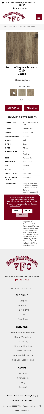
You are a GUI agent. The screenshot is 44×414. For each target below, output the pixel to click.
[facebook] (17, 288)
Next (39, 93)
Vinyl (17, 26)
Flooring (12, 26)
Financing (32, 108)
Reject (27, 211)
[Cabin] (30, 93)
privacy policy (22, 204)
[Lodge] (14, 93)
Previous (4, 93)
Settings (22, 215)
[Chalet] (22, 93)
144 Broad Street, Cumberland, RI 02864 (22, 4)
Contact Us (13, 108)
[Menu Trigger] (39, 17)
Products (23, 26)
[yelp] (29, 288)
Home (6, 26)
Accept (17, 211)
